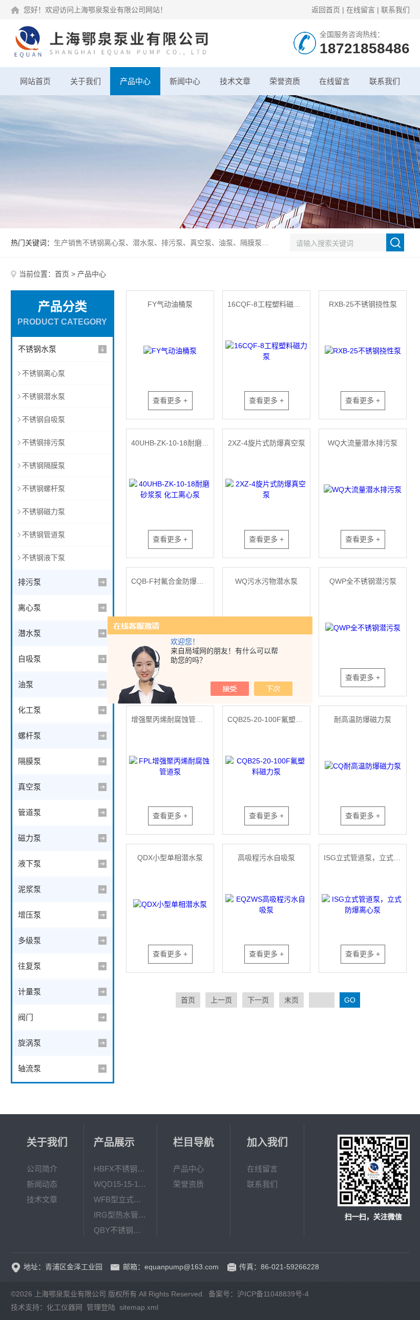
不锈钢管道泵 (43, 534)
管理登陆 (101, 1307)
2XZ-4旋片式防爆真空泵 (266, 443)
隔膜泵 (29, 761)
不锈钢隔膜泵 (43, 465)
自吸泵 (29, 658)
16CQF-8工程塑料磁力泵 (267, 304)
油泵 (25, 684)
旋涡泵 (29, 1042)
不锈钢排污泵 (43, 442)
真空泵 (29, 786)
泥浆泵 (29, 889)
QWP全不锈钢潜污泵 (362, 581)
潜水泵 (29, 633)
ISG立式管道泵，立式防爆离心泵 (365, 858)
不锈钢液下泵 (43, 557)
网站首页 (35, 81)
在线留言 (360, 10)
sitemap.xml (138, 1307)
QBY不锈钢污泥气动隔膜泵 (121, 1230)
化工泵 (29, 710)
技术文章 (235, 81)
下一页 (258, 1000)
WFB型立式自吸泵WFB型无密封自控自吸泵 (121, 1199)
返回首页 (325, 10)
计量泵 (29, 991)
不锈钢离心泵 (43, 373)
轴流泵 (29, 1068)
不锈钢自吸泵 (43, 419)
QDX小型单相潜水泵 (170, 858)
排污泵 (29, 582)
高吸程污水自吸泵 (266, 858)
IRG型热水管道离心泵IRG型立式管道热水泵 (121, 1214)
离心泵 (29, 607)
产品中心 (135, 81)
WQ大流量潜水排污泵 (362, 443)
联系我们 (395, 10)
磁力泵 (29, 838)
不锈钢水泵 (37, 349)
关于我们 (85, 81)
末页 (291, 1000)
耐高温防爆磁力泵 (362, 719)
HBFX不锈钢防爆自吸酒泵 (121, 1168)
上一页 (221, 1000)
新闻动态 (42, 1184)
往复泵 (29, 966)
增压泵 (29, 914)
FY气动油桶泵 (170, 304)
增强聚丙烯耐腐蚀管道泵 (170, 719)
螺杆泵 (29, 735)
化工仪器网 (64, 1307)
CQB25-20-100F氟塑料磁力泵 (268, 719)
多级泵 (29, 940)
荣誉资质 (284, 81)
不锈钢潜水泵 (43, 396)
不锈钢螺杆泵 (43, 488)
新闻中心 (185, 81)
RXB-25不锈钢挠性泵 (363, 304)
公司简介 (42, 1168)
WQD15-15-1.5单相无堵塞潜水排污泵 (121, 1184)
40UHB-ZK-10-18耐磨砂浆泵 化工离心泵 (172, 443)
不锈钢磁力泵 (43, 511)
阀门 (25, 1017)
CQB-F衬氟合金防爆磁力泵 (172, 581)
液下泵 (29, 863)
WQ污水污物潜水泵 (266, 581)
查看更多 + (170, 400)
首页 (62, 274)
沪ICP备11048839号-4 (273, 1294)
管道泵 (29, 812)
